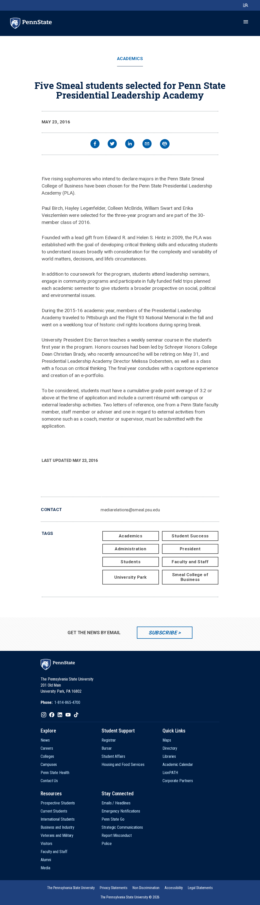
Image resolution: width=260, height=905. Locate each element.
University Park (130, 577)
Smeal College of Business (190, 577)
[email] (147, 144)
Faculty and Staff (190, 561)
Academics (130, 58)
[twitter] (112, 144)
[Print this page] (165, 144)
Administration (130, 548)
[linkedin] (129, 144)
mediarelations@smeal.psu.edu (130, 509)
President (190, 548)
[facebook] (95, 144)
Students (130, 561)
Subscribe (163, 633)
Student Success (190, 535)
